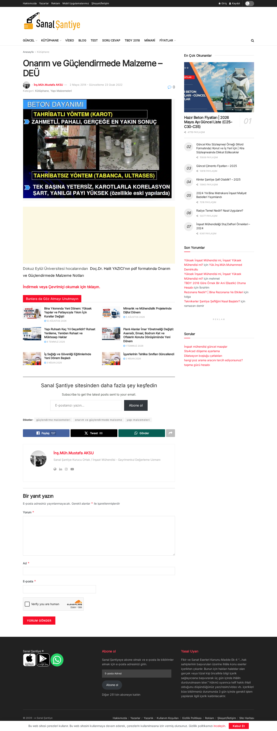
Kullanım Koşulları (168, 718)
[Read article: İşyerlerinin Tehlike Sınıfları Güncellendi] (111, 358)
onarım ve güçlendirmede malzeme (98, 419)
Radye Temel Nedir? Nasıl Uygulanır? (219, 210)
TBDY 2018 (132, 40)
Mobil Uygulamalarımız (75, 3)
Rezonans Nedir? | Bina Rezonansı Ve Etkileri (213, 292)
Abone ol (136, 405)
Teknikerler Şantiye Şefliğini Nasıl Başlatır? (212, 301)
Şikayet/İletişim (100, 3)
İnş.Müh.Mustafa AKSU (48, 84)
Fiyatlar (166, 40)
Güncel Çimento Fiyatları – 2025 (216, 166)
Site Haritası (246, 718)
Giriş (224, 3)
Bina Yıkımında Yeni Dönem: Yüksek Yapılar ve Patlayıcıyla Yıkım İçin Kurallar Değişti (68, 312)
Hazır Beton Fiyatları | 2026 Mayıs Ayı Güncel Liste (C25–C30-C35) (208, 122)
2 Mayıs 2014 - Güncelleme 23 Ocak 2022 (96, 84)
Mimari (149, 40)
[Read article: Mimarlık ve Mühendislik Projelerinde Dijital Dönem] (111, 312)
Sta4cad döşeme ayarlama (202, 351)
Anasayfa (28, 51)
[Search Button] (252, 40)
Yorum (28, 512)
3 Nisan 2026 (54, 362)
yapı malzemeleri (138, 419)
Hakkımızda (30, 3)
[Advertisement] (180, 20)
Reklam (55, 3)
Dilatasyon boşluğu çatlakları (203, 355)
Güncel (28, 40)
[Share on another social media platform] (170, 433)
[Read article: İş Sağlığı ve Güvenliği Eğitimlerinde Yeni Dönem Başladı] (32, 358)
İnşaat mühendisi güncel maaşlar (205, 346)
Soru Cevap (111, 40)
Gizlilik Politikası (192, 718)
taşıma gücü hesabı (197, 365)
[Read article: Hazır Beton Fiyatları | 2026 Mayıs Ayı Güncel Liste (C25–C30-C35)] (219, 87)
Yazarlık (148, 718)
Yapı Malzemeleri (61, 90)
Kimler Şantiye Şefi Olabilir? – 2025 (218, 179)
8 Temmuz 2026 (55, 341)
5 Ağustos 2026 (135, 317)
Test (94, 40)
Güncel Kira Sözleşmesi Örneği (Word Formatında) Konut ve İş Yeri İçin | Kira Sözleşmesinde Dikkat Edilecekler (220, 148)
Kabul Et (239, 726)
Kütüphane (50, 40)
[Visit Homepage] (52, 21)
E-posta (29, 581)
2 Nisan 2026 (133, 358)
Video (69, 40)
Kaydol (235, 3)
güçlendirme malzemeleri (53, 419)
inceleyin (219, 726)
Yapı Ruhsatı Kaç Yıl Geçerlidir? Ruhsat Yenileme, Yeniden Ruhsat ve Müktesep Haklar (69, 333)
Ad (26, 563)
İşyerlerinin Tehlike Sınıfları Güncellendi (148, 354)
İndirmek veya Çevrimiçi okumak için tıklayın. (61, 287)
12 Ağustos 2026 (56, 320)
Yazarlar (44, 3)
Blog (82, 40)
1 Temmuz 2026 (134, 345)
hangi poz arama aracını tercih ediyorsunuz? (213, 360)
